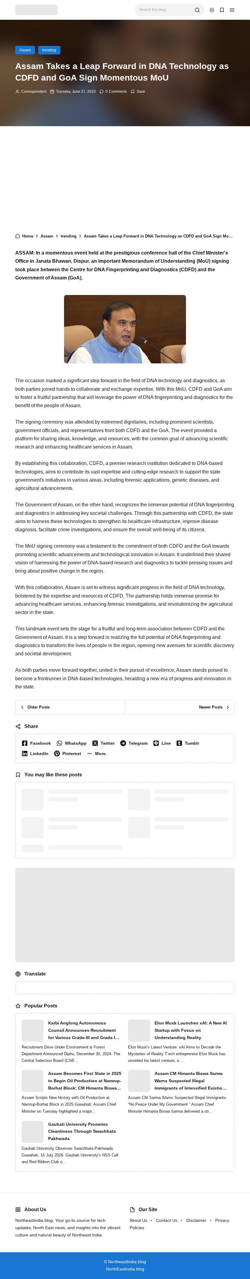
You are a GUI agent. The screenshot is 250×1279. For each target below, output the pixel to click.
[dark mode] (212, 10)
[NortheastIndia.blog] (36, 9)
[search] (197, 10)
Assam (25, 50)
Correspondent (33, 91)
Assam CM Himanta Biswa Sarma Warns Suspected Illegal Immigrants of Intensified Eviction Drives (190, 1081)
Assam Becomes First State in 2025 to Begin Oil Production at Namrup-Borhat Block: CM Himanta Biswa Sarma (84, 1081)
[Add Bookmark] (137, 91)
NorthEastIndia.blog (125, 1269)
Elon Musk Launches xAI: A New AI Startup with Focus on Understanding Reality (191, 1030)
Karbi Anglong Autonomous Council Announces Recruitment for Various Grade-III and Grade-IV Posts (83, 1031)
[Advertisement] (125, 177)
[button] (232, 10)
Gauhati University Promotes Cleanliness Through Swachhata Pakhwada (82, 1131)
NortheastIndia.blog (127, 1261)
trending (49, 50)
